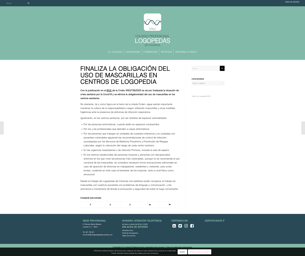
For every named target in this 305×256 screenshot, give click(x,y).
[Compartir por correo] (170, 204)
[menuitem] (115, 52)
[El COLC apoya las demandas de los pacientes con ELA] (2, 128)
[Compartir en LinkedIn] (150, 204)
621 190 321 (90, 232)
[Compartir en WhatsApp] (130, 204)
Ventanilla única (127, 230)
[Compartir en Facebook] (90, 204)
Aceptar (182, 252)
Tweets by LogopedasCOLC (201, 96)
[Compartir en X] (110, 204)
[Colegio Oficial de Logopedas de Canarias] (152, 30)
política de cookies (136, 253)
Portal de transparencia (130, 233)
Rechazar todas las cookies (199, 252)
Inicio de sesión (292, 2)
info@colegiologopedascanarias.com (99, 234)
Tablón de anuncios (128, 235)
